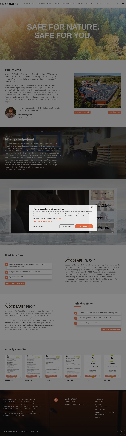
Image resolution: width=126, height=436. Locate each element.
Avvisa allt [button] (67, 226)
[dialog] (63, 218)
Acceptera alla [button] (84, 226)
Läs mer (58, 218)
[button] (63, 221)
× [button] (94, 207)
